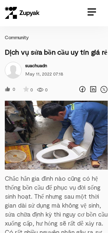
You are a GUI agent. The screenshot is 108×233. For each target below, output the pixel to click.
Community (16, 37)
